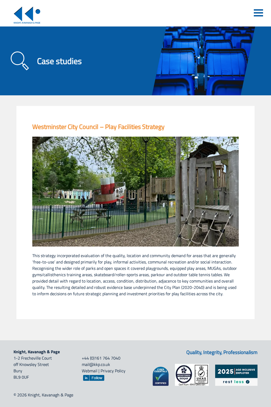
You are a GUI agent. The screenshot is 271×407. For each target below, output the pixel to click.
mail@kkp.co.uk (96, 364)
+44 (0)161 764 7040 (101, 358)
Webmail (89, 371)
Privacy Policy (113, 371)
